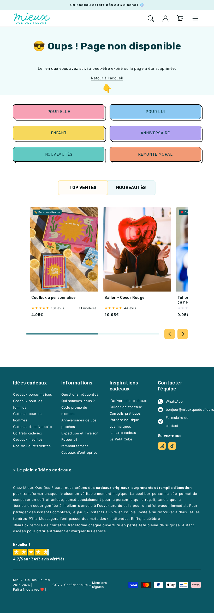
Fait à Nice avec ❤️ (28, 589)
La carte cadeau (123, 433)
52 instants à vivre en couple (110, 512)
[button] (151, 18)
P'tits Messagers (43, 518)
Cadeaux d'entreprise (79, 452)
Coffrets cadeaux (27, 433)
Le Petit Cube (121, 439)
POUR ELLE (58, 112)
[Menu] (195, 18)
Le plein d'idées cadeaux (44, 469)
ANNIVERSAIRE (155, 133)
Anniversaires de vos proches (79, 423)
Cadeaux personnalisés (32, 394)
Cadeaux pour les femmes (27, 404)
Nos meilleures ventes (32, 446)
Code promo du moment (74, 410)
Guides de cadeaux (126, 407)
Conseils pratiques (125, 413)
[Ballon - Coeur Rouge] (137, 249)
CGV (56, 585)
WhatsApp (174, 401)
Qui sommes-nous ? (78, 401)
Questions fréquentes (79, 394)
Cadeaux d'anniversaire (32, 427)
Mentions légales (99, 585)
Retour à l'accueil (107, 78)
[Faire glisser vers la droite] (182, 334)
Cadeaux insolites (28, 439)
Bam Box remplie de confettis (40, 525)
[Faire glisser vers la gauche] (169, 334)
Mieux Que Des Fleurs (30, 580)
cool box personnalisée (156, 493)
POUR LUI (155, 112)
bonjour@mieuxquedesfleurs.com (181, 409)
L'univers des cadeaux (128, 400)
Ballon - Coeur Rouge (124, 297)
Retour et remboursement (74, 442)
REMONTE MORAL (155, 154)
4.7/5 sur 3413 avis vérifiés (39, 559)
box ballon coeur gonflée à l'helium (45, 505)
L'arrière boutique (124, 420)
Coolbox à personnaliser (54, 297)
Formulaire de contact (177, 421)
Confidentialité (76, 585)
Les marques (120, 426)
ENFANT (58, 133)
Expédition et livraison (80, 433)
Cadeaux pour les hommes (27, 417)
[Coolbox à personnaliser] (64, 249)
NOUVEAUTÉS (58, 154)
